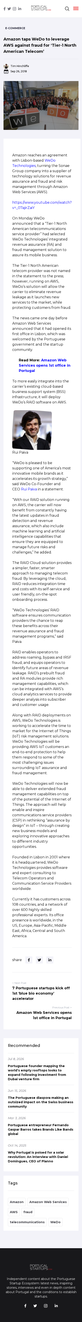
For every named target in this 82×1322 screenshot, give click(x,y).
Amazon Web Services (48, 1202)
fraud (27, 1212)
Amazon (17, 1202)
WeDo (55, 1222)
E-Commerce (15, 28)
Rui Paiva (29, 489)
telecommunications (27, 1222)
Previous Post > (62, 1007)
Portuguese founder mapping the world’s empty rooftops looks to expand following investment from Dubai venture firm (37, 1072)
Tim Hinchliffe (19, 66)
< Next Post (19, 982)
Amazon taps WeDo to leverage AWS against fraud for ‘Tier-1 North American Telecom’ (39, 45)
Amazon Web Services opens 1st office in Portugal (44, 365)
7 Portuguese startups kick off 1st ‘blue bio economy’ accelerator (41, 993)
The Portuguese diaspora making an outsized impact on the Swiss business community (40, 1102)
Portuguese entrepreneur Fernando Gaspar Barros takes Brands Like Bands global (40, 1129)
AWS (14, 1212)
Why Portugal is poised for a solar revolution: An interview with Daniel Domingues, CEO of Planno (38, 1157)
